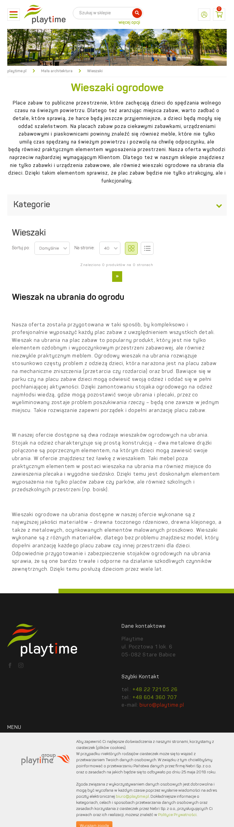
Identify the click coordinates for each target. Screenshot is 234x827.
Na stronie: (84, 248)
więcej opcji (129, 22)
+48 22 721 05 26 (155, 689)
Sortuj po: (21, 248)
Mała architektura (57, 71)
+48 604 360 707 (155, 697)
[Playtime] (45, 14)
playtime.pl (17, 71)
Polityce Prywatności (177, 815)
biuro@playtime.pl (162, 705)
